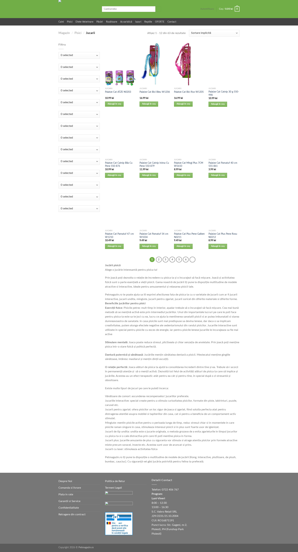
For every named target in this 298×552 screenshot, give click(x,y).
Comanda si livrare (69, 487)
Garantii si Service (69, 501)
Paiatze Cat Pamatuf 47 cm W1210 (119, 235)
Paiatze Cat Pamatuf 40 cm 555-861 (222, 164)
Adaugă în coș (114, 104)
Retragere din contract (72, 514)
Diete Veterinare (84, 22)
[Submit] (158, 9)
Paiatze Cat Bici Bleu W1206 (155, 92)
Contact (171, 22)
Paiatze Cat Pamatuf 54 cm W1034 (154, 235)
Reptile (148, 22)
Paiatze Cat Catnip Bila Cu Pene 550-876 (118, 164)
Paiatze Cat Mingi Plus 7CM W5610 (188, 164)
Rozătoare (111, 22)
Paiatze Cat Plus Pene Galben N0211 (189, 235)
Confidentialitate (68, 507)
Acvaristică (126, 22)
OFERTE (159, 22)
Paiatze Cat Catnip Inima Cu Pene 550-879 (154, 164)
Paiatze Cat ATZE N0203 (118, 92)
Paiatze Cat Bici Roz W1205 (189, 92)
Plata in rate (65, 494)
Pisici (69, 22)
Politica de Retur (115, 481)
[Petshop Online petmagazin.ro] (77, 9)
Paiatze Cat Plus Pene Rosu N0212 (222, 235)
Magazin (64, 33)
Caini (61, 22)
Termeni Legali (113, 487)
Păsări (99, 22)
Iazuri (138, 22)
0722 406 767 (170, 489)
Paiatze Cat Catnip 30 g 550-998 (223, 93)
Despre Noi (65, 481)
